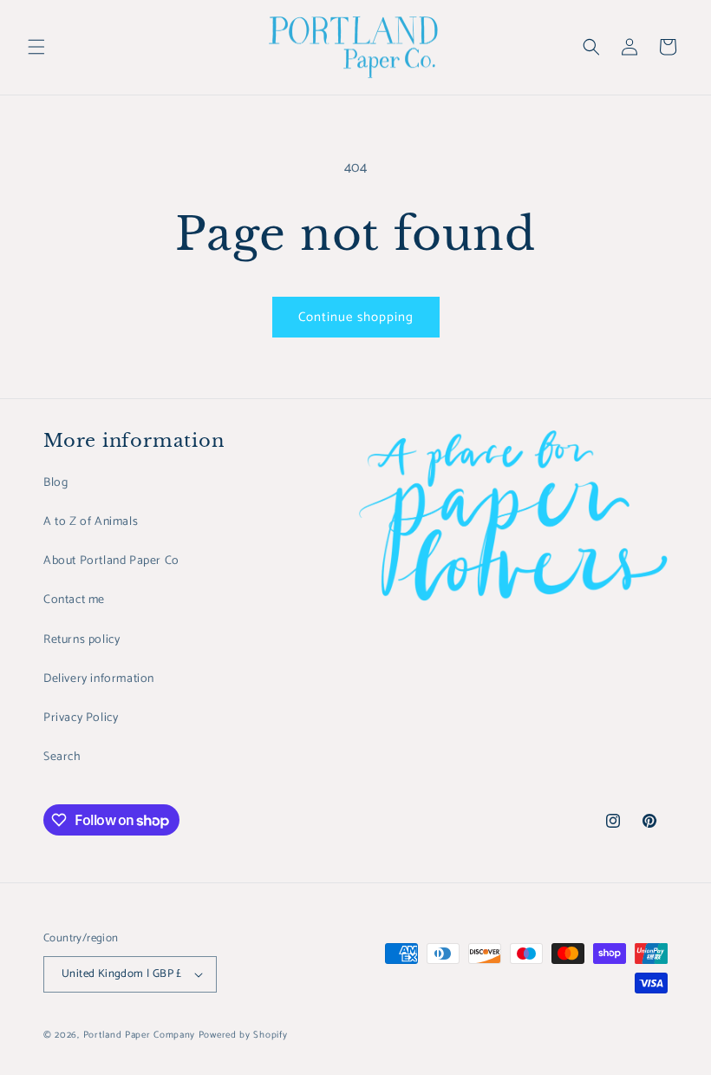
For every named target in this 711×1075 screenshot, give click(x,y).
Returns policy (81, 640)
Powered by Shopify (243, 1035)
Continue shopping (356, 317)
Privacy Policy (80, 718)
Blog (55, 483)
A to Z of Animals (90, 522)
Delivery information (98, 679)
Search (62, 757)
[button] (36, 47)
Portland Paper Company (139, 1035)
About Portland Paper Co (111, 561)
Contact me (74, 600)
